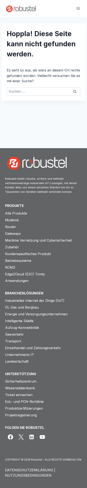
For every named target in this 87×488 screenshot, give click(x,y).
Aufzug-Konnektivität (22, 327)
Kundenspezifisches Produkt (28, 254)
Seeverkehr (14, 334)
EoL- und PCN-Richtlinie (24, 401)
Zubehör (12, 247)
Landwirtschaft (17, 361)
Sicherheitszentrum (20, 381)
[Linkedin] (31, 437)
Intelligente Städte (19, 321)
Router (10, 227)
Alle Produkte (16, 213)
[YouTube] (42, 437)
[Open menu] (78, 8)
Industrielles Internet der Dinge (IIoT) (34, 300)
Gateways (13, 233)
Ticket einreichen (19, 395)
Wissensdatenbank (20, 388)
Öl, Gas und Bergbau (22, 307)
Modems (12, 220)
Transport (13, 341)
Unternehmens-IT (19, 355)
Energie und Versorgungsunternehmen (36, 314)
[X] (21, 437)
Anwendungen (17, 281)
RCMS (10, 267)
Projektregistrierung (21, 415)
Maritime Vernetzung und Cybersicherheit (38, 240)
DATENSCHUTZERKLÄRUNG (29, 470)
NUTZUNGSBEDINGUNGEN (28, 475)
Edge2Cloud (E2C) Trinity (25, 274)
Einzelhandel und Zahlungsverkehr (33, 348)
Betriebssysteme (18, 260)
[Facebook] (10, 437)
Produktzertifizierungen (24, 408)
